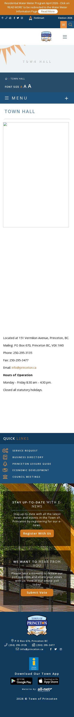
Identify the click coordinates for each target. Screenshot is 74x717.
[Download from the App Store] (51, 680)
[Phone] (6, 18)
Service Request (25, 450)
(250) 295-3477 (45, 645)
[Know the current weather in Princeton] (24, 18)
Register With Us (37, 533)
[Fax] (10, 18)
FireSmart (39, 17)
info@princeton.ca (24, 368)
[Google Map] (2, 18)
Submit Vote (37, 592)
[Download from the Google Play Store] (23, 680)
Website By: (30, 689)
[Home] (8, 78)
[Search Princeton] (70, 24)
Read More (48, 11)
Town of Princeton (25, 36)
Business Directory (28, 457)
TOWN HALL (18, 78)
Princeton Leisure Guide (32, 463)
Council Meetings (26, 476)
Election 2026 (65, 17)
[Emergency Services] (63, 24)
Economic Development (31, 470)
